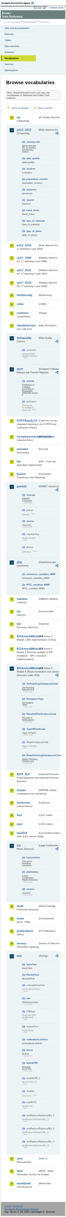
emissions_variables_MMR (32, 574)
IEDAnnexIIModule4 (27, 668)
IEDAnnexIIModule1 (27, 636)
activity (30, 381)
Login (39, 8)
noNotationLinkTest (32, 1039)
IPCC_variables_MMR (32, 584)
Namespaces (11, 70)
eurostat (22, 449)
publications (25, 930)
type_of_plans (32, 231)
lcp (19, 845)
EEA (19, 3)
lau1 (19, 815)
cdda (20, 304)
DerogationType (32, 699)
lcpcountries (32, 857)
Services (9, 64)
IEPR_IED (23, 774)
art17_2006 (24, 257)
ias (19, 611)
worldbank (24, 1183)
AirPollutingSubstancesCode (32, 683)
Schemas (9, 52)
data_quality (32, 158)
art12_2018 (24, 245)
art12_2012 (24, 129)
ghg (19, 562)
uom (20, 1158)
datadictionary (26, 325)
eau (28, 998)
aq (18, 117)
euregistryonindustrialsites (27, 436)
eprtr (20, 368)
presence (31, 189)
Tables (8, 40)
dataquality (24, 337)
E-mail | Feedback (14, 1206)
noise (20, 918)
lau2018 (22, 832)
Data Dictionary (29, 22)
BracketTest (32, 974)
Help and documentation (17, 28)
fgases (21, 473)
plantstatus (32, 872)
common (23, 313)
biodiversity (24, 295)
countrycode (32, 142)
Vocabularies (12, 58)
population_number (32, 179)
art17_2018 (24, 282)
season (30, 200)
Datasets (9, 34)
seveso (21, 943)
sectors (30, 889)
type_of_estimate (32, 220)
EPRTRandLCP (27, 420)
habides (22, 598)
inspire (21, 790)
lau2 (19, 824)
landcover (23, 802)
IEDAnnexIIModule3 (27, 648)
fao (19, 461)
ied (19, 623)
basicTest (31, 964)
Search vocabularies (20, 108)
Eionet (18, 22)
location (30, 168)
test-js (29, 1050)
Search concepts (45, 108)
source (30, 521)
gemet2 (22, 486)
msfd (20, 906)
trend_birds (32, 210)
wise (20, 1170)
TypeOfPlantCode (32, 729)
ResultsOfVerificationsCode (32, 714)
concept (30, 495)
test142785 (32, 1063)
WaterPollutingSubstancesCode (32, 755)
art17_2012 (24, 270)
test (19, 955)
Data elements (12, 46)
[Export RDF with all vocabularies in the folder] (56, 134)
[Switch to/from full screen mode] (45, 8)
